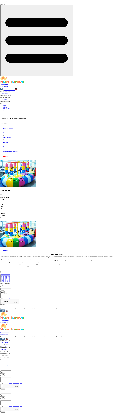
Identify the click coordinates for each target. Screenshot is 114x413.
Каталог (4, 106)
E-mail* (1, 287)
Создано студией (3, 365)
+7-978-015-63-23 (3, 99)
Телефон (2, 290)
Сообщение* (3, 292)
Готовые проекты (6, 108)
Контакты (5, 110)
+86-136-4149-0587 (4, 93)
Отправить (3, 304)
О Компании (5, 107)
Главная (4, 105)
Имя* (1, 285)
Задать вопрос (6, 111)
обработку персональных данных (15, 298)
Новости (4, 109)
